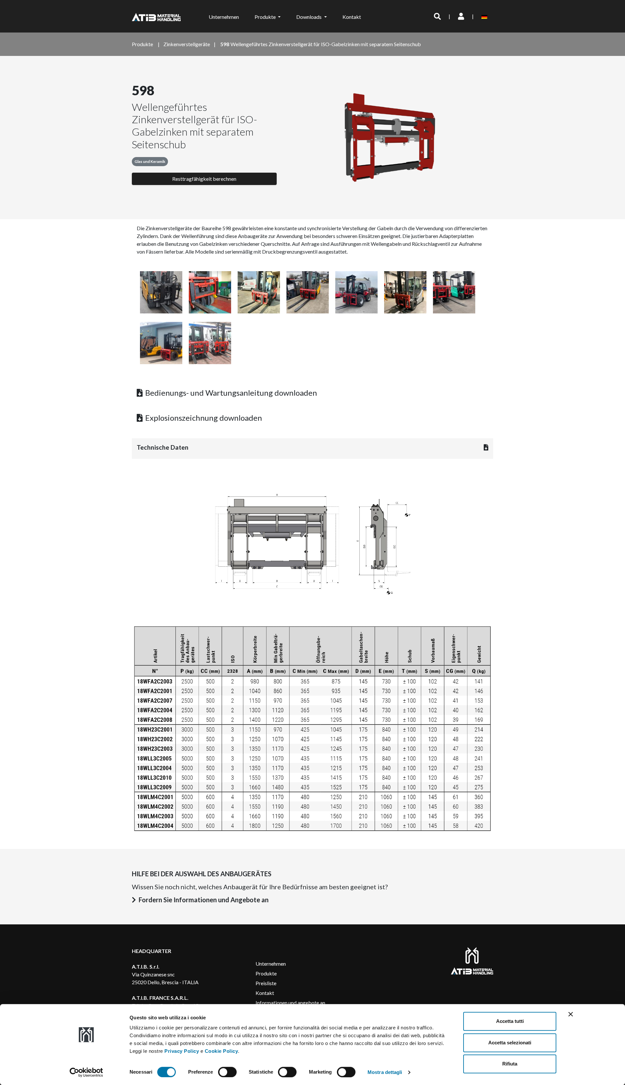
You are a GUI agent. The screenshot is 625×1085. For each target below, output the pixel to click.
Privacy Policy (181, 1051)
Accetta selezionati (509, 1042)
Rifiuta (509, 1063)
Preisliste (266, 983)
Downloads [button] (309, 17)
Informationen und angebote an (290, 1002)
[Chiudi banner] (570, 1014)
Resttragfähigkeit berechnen (204, 179)
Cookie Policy (221, 1051)
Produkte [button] (266, 17)
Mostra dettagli (385, 1072)
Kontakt (351, 17)
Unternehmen (224, 17)
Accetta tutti (510, 1021)
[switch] (227, 1072)
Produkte (266, 973)
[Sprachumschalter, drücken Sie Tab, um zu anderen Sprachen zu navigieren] (485, 16)
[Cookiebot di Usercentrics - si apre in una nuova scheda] (86, 1072)
